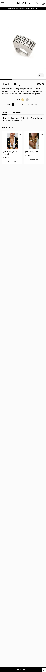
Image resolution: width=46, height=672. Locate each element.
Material (4, 112)
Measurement (16, 112)
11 (36, 105)
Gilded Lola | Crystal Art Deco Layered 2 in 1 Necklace (10, 153)
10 (32, 105)
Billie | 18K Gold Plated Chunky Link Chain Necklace (34, 152)
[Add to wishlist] (43, 669)
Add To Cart (12, 161)
